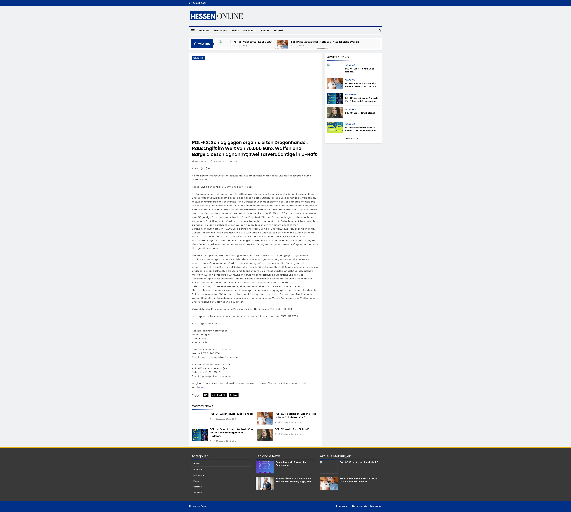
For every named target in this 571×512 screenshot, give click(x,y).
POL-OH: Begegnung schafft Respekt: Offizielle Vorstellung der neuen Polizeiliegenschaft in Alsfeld (362, 132)
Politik (235, 30)
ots (203, 387)
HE (205, 395)
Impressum (342, 506)
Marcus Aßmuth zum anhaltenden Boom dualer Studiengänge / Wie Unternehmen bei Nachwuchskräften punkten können (295, 483)
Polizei (233, 395)
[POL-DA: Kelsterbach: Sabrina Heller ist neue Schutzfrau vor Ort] (282, 45)
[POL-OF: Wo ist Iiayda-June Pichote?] (224, 45)
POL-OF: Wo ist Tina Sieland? (292, 429)
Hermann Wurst (202, 161)
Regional (204, 30)
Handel (265, 30)
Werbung (375, 506)
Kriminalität (218, 395)
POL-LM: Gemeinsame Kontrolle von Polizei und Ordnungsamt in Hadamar (231, 433)
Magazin (279, 30)
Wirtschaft (249, 30)
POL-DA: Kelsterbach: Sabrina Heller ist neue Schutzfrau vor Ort (325, 41)
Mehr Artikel (353, 138)
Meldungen (220, 30)
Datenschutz (359, 506)
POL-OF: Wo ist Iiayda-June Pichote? (253, 41)
